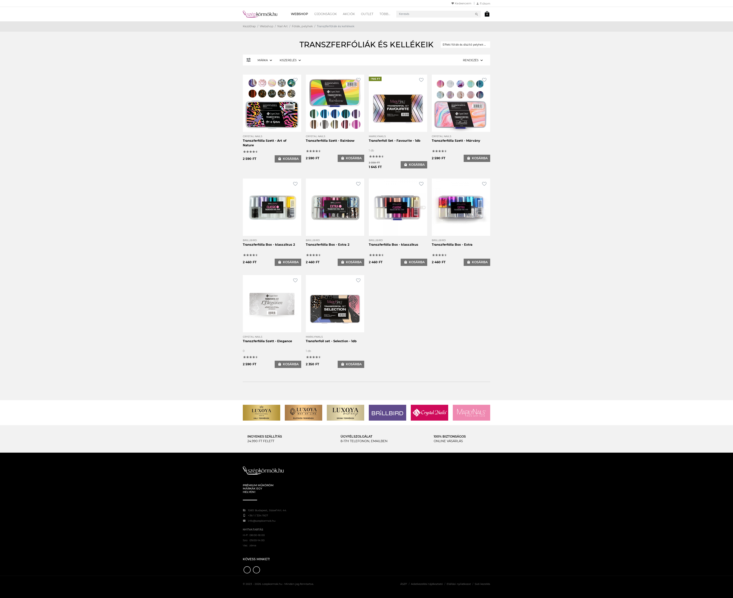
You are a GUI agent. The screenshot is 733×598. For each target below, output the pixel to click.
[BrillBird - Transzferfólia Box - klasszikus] (398, 207)
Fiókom (483, 3)
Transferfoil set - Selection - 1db (331, 341)
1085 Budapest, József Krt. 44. (267, 510)
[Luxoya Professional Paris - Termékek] (261, 412)
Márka (265, 60)
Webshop (299, 14)
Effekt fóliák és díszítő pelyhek (465, 44)
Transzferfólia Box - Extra (452, 244)
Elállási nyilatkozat (459, 583)
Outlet (367, 14)
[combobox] (435, 14)
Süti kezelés (482, 583)
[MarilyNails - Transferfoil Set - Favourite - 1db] (398, 108)
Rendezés (473, 60)
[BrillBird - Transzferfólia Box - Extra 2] (335, 207)
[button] (247, 569)
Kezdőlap (249, 26)
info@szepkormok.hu (261, 520)
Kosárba (288, 159)
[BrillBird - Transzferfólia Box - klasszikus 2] (272, 207)
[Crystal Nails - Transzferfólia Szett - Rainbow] (335, 103)
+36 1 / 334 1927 (258, 515)
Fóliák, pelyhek (302, 26)
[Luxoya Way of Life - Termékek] (303, 412)
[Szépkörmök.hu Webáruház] (264, 14)
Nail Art (282, 26)
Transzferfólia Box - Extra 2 (327, 244)
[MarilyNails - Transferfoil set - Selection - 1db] (335, 309)
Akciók (349, 14)
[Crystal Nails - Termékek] (429, 412)
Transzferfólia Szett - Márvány (456, 140)
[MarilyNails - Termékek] (471, 412)
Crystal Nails (252, 136)
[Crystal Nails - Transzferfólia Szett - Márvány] (461, 103)
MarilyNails (377, 136)
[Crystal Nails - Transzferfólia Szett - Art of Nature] (272, 103)
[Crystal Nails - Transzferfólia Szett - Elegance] (272, 304)
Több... (384, 14)
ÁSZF (403, 583)
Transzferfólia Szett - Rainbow (330, 140)
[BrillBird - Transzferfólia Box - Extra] (461, 207)
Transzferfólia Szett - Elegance (267, 341)
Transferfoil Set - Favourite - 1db (394, 140)
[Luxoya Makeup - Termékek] (345, 412)
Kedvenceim (461, 3)
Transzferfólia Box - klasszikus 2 (269, 244)
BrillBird (250, 240)
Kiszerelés (291, 60)
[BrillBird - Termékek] (387, 412)
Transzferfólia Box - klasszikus (393, 244)
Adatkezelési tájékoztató (427, 583)
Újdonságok (325, 14)
